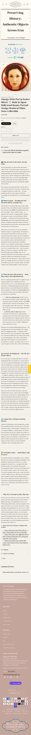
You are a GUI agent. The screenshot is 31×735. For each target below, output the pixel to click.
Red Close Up (6, 123)
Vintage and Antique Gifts (14, 709)
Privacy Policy (6, 624)
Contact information (17, 713)
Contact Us (5, 637)
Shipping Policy (7, 617)
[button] (3, 4)
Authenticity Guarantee (9, 648)
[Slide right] (18, 94)
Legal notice (25, 713)
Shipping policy (8, 713)
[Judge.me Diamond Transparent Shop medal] (15, 51)
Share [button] (4, 558)
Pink (14, 123)
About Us (5, 614)
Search (4, 610)
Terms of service (25, 711)
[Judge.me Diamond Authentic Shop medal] (8, 51)
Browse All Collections (8, 644)
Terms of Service (7, 621)
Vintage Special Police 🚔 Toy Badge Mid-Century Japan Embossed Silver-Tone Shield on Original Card (15, 543)
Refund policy (10, 711)
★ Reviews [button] (29, 369)
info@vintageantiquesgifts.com (11, 674)
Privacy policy (17, 711)
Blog (4, 641)
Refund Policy (6, 634)
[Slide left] (12, 94)
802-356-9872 (11, 671)
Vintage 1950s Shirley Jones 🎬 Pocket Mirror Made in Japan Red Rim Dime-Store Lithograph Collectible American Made (16, 536)
